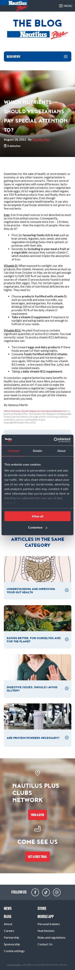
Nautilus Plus (41, 139)
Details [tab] (37, 450)
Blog (7, 916)
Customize (35, 527)
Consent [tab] (13, 450)
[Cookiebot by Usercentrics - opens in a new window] (54, 440)
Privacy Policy (14, 964)
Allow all (37, 516)
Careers (9, 930)
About (8, 924)
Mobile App (46, 916)
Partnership (11, 937)
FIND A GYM (37, 815)
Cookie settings (14, 951)
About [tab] (61, 450)
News (8, 908)
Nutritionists (46, 930)
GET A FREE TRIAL (37, 856)
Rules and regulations (51, 937)
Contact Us (45, 944)
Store (42, 908)
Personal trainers (49, 924)
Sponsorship (12, 944)
